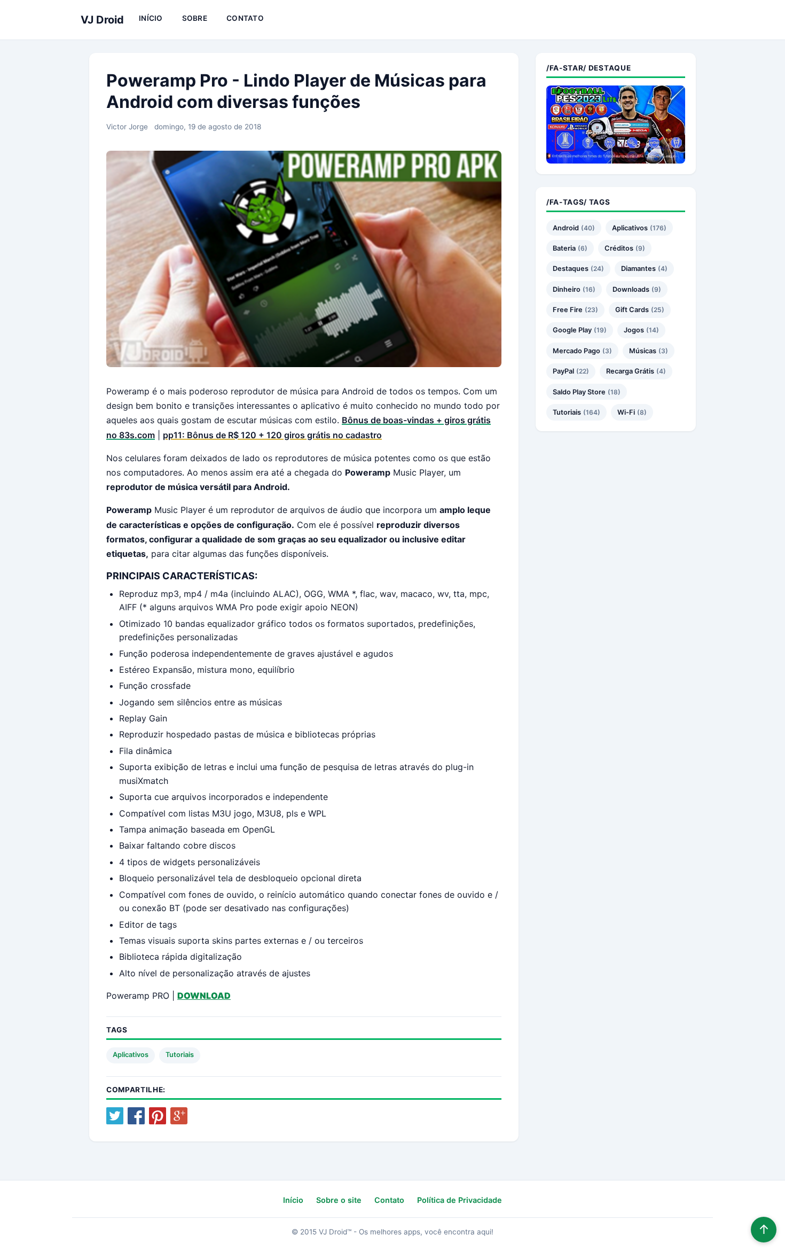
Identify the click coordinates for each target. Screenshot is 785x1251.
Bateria (564, 248)
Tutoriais (180, 1055)
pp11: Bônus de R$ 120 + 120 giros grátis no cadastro (272, 435)
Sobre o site (339, 1200)
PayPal (563, 371)
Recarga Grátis (630, 371)
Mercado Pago (576, 351)
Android (566, 228)
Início (151, 18)
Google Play (572, 330)
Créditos (619, 248)
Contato (245, 18)
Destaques (570, 269)
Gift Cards (632, 310)
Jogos (634, 330)
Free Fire (568, 310)
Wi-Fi (626, 412)
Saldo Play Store (579, 392)
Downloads (631, 289)
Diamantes (638, 269)
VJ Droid (102, 19)
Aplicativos (130, 1055)
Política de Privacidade (459, 1200)
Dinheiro (566, 289)
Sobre (194, 18)
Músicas (642, 351)
